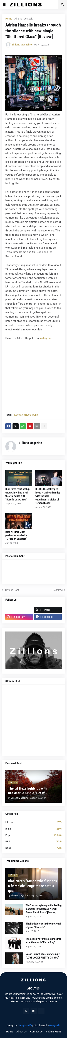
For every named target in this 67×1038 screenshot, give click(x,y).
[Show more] (44, 426)
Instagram (45, 338)
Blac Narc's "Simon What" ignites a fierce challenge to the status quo (32, 886)
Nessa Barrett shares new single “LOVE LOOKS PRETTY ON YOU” (43, 955)
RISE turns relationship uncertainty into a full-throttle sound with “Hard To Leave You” (17, 494)
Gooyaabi (54, 1025)
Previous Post (11, 590)
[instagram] (34, 1011)
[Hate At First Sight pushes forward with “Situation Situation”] (18, 521)
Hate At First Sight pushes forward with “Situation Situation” (16, 535)
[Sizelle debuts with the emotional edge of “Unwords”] (14, 928)
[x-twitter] (26, 1011)
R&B (33, 841)
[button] (4, 5)
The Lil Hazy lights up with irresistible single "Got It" (27, 790)
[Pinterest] (30, 426)
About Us (21, 1031)
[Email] (37, 426)
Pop (33, 835)
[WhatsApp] (23, 426)
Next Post (58, 590)
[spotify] (41, 1011)
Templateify (25, 1025)
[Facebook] (8, 426)
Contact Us (36, 1031)
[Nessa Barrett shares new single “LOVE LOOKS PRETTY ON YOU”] (14, 958)
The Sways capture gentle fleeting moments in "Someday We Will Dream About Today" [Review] (44, 909)
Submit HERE (53, 1031)
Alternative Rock (23, 18)
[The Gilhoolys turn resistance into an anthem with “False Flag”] (14, 943)
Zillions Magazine (30, 443)
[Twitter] (16, 426)
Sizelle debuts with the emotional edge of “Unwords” (43, 925)
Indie (33, 828)
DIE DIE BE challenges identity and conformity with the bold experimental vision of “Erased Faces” (47, 496)
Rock (33, 847)
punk (35, 414)
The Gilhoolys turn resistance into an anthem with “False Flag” (43, 940)
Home (8, 18)
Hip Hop (33, 822)
